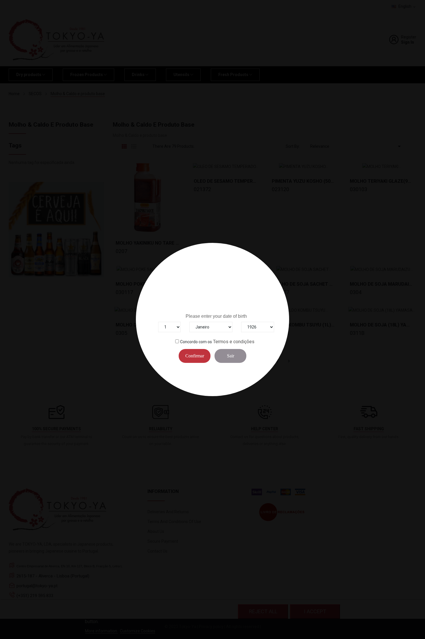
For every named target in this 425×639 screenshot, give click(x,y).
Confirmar (194, 355)
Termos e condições (233, 341)
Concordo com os (196, 341)
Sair (230, 355)
